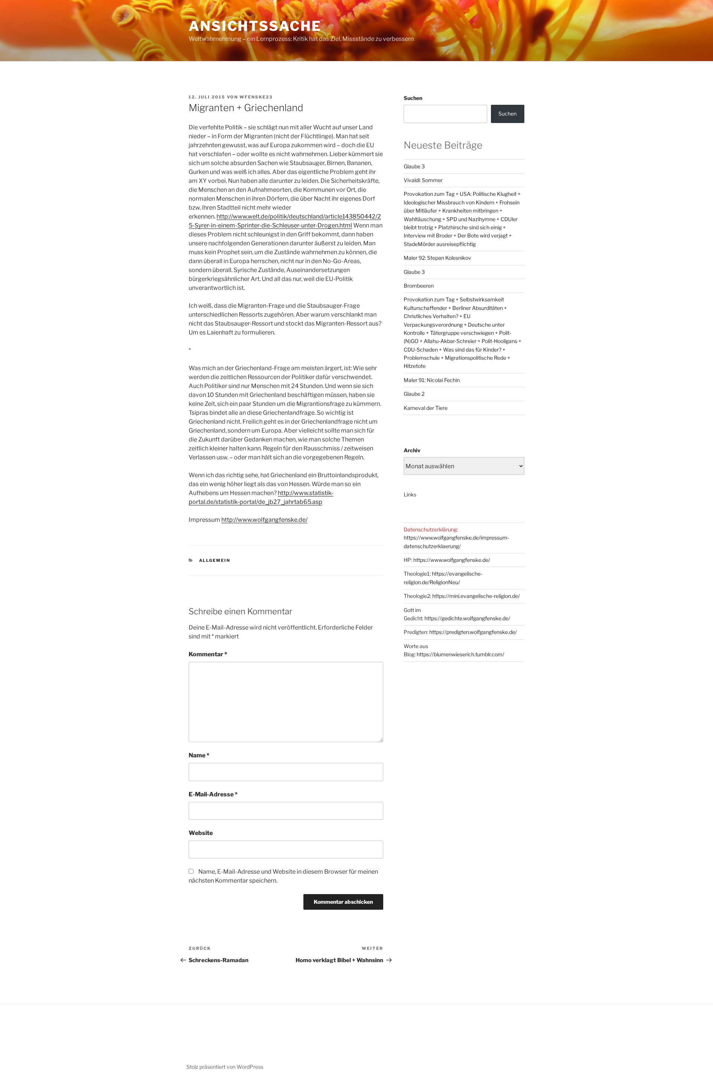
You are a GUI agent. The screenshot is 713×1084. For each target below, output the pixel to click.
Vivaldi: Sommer (423, 180)
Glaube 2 (414, 394)
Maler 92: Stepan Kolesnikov (437, 258)
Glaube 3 (414, 166)
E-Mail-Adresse (213, 794)
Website (201, 833)
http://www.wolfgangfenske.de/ (264, 519)
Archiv (412, 450)
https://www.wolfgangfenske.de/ (451, 560)
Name (199, 755)
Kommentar (208, 654)
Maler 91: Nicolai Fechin (432, 380)
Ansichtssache (255, 26)
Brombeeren (419, 285)
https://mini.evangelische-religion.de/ (476, 596)
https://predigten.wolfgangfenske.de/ (473, 632)
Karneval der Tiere (425, 408)
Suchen (413, 98)
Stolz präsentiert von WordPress (224, 1067)
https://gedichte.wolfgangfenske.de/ (467, 618)
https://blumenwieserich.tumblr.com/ (460, 654)
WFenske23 (256, 97)
